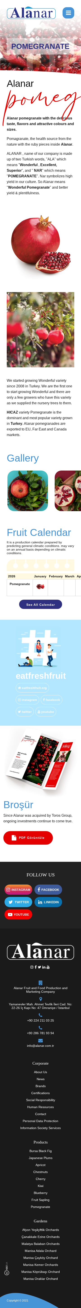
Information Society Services (40, 1128)
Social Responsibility (40, 1100)
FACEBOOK (50, 890)
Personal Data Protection (40, 1121)
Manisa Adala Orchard (40, 1251)
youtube (47, 711)
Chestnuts (40, 1172)
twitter (26, 711)
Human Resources (40, 1107)
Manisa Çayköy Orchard (40, 1258)
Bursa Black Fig (40, 1151)
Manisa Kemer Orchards (40, 1265)
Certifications (40, 1093)
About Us (40, 1072)
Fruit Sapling (41, 1200)
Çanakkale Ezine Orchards (41, 1237)
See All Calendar (40, 604)
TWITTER (22, 902)
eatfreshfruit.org (34, 688)
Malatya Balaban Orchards (41, 1244)
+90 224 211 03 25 (40, 1020)
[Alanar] (31, 12)
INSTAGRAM (20, 890)
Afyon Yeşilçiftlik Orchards (40, 1230)
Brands (41, 1086)
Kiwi (40, 1186)
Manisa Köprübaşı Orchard (40, 1272)
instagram (29, 700)
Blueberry (40, 1193)
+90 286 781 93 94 (40, 1033)
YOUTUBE (21, 914)
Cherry (40, 1179)
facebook (52, 700)
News (41, 1079)
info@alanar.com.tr (40, 1045)
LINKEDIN (51, 902)
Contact (40, 1114)
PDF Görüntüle (32, 837)
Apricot (40, 1165)
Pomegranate (40, 1207)
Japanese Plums (40, 1158)
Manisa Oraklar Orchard (40, 1279)
